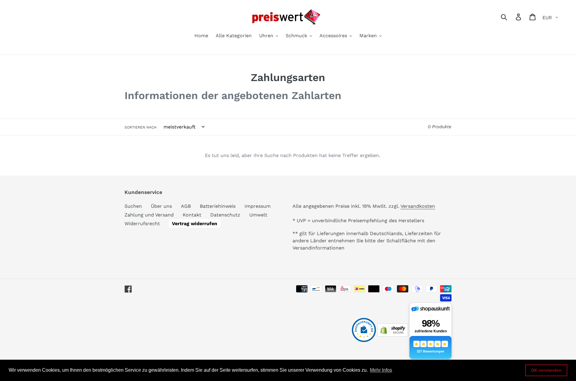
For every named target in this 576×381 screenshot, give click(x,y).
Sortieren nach (140, 127)
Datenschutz (225, 215)
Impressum (257, 206)
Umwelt (258, 215)
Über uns (161, 206)
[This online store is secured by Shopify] (392, 335)
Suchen (133, 206)
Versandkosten (417, 206)
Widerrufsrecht (142, 223)
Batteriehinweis (218, 206)
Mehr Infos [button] (381, 370)
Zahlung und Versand (149, 215)
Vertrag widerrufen (194, 223)
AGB (186, 206)
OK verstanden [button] (546, 370)
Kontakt (192, 215)
